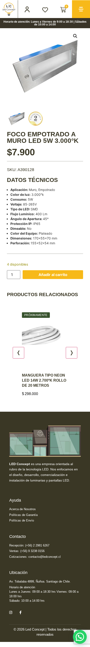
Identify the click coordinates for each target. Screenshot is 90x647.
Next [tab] (71, 352)
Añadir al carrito (53, 274)
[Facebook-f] (20, 611)
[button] (75, 36)
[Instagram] (10, 611)
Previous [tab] (18, 352)
